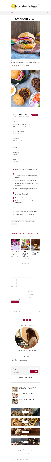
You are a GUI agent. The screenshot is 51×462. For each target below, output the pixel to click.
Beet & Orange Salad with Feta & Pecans (25, 254)
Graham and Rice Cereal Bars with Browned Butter (27, 388)
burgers (22, 221)
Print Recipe (35, 115)
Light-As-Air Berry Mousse (15, 253)
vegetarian (14, 223)
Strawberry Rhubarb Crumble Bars (17, 233)
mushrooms (28, 221)
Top (39, 459)
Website (12, 286)
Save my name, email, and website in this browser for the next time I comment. (31, 294)
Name (12, 280)
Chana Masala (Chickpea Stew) (27, 393)
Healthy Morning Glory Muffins (34, 233)
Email (12, 283)
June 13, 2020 (13, 229)
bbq (12, 221)
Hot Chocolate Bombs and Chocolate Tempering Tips (26, 400)
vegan (33, 221)
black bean (17, 221)
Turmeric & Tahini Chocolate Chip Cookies (36, 254)
